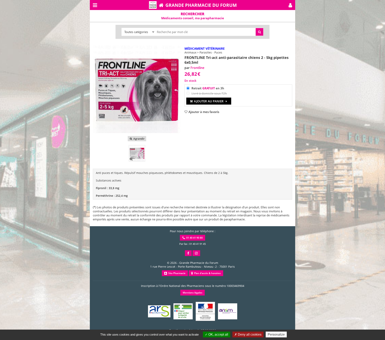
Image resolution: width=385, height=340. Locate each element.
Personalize (276, 334)
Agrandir (139, 138)
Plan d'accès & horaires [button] (207, 273)
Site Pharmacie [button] (176, 273)
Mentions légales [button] (192, 292)
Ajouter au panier (208, 101)
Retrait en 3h (207, 88)
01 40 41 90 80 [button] (194, 237)
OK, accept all (218, 334)
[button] (290, 5)
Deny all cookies (249, 334)
